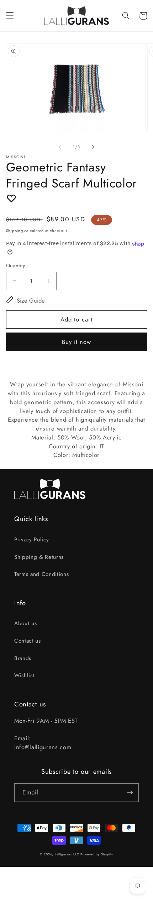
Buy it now (76, 342)
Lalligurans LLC (67, 854)
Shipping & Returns (39, 557)
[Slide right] (93, 147)
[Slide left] (60, 147)
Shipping (14, 230)
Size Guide (31, 300)
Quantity (15, 265)
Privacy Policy (31, 540)
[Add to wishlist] (11, 198)
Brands (22, 658)
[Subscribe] (129, 792)
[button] (9, 15)
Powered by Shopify (96, 854)
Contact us (27, 641)
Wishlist (24, 675)
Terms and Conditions (41, 574)
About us (25, 623)
